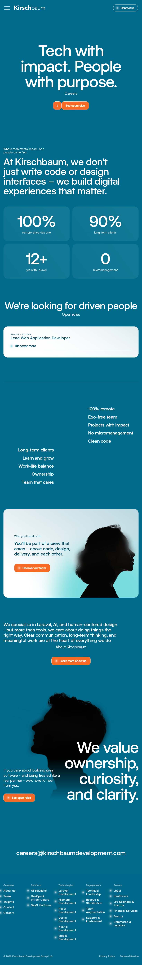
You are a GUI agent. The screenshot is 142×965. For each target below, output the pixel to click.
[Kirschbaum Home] (29, 8)
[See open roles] (57, 105)
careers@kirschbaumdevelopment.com (71, 852)
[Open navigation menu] (7, 8)
